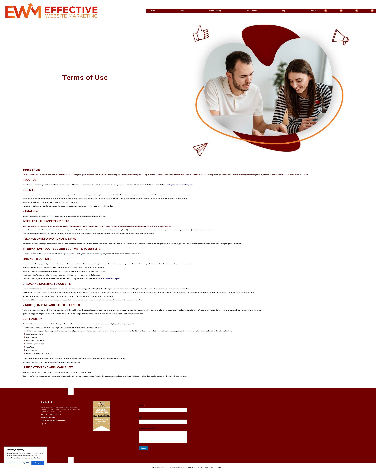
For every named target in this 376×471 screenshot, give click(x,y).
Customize (12, 463)
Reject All (26, 463)
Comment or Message (147, 429)
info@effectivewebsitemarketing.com (180, 185)
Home (153, 11)
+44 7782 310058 (50, 417)
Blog (283, 11)
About (182, 11)
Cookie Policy (191, 467)
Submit (143, 448)
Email (141, 417)
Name (142, 406)
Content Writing (215, 11)
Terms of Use (218, 467)
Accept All (38, 463)
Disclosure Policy (209, 467)
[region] (25, 457)
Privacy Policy (200, 467)
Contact (313, 11)
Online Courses (251, 11)
